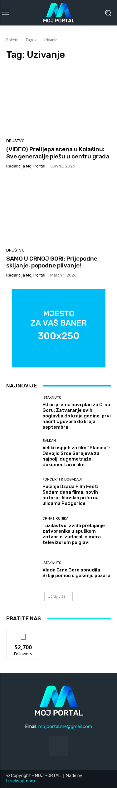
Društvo (15, 141)
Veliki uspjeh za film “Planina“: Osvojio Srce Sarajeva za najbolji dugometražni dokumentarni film (76, 456)
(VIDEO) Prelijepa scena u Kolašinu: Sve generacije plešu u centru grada (57, 153)
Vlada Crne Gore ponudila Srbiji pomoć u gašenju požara (76, 572)
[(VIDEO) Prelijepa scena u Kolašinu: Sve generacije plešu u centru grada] (58, 101)
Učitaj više (57, 596)
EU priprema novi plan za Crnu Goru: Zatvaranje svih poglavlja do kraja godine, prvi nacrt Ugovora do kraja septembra (76, 416)
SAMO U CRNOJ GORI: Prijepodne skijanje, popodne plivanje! (51, 262)
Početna (13, 39)
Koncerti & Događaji (62, 479)
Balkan (49, 440)
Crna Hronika (55, 518)
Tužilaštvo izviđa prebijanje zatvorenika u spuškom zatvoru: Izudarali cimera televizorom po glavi (73, 534)
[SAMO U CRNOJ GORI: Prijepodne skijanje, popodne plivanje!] (58, 210)
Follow (23, 633)
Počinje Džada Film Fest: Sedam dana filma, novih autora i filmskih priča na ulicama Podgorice (70, 495)
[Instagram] (58, 746)
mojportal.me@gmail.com (65, 726)
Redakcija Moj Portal (25, 166)
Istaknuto (51, 397)
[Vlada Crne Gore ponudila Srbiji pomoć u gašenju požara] (22, 570)
